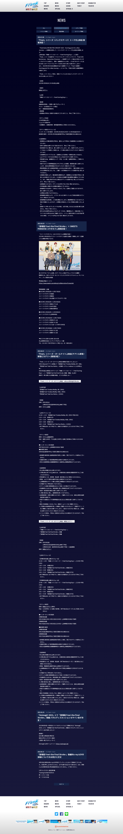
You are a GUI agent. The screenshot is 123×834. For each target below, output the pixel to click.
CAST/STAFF (81, 3)
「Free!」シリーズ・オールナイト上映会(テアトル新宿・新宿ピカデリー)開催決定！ (61, 355)
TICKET (79, 6)
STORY (68, 3)
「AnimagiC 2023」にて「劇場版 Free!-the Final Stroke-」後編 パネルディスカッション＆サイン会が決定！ (60, 718)
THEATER (91, 6)
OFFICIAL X (69, 9)
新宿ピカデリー (43, 90)
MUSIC (57, 6)
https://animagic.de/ (62, 744)
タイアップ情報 (79, 31)
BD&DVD (46, 6)
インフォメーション (61, 28)
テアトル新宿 (46, 407)
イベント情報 (43, 31)
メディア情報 (79, 28)
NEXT (61, 784)
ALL (44, 28)
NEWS (56, 3)
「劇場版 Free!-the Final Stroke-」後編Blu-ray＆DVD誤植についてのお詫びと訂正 (61, 755)
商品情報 (61, 31)
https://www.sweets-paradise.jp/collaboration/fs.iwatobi (56, 283)
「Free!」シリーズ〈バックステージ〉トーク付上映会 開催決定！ (61, 41)
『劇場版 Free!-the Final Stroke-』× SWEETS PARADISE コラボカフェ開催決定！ (57, 227)
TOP (45, 3)
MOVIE (46, 9)
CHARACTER (92, 3)
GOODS (68, 6)
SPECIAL (57, 9)
